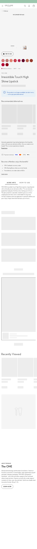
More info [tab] (11, 183)
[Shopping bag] (34, 6)
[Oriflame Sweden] (8, 5)
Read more (4, 148)
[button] (3, 60)
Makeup (6, 11)
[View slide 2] (16, 47)
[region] (18, 33)
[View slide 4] (24, 47)
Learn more (4, 174)
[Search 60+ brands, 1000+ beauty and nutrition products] (25, 5)
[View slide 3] (20, 47)
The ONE (4, 73)
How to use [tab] (24, 183)
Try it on (8, 54)
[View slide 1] (12, 47)
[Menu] (2, 6)
